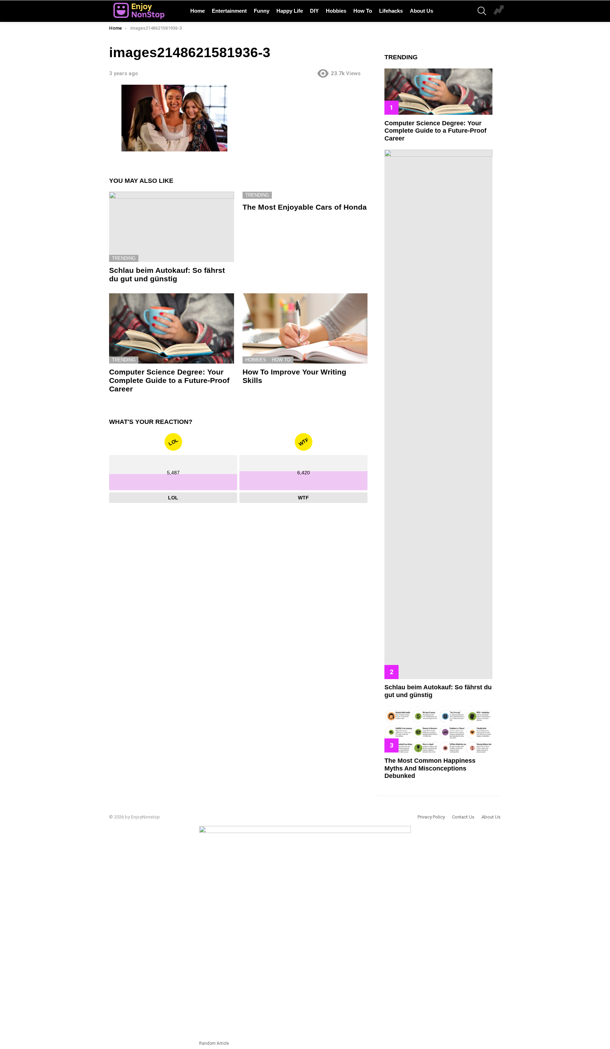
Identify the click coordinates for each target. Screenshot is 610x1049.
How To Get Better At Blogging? (498, 11)
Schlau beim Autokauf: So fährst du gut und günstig (167, 274)
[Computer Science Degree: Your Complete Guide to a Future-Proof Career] (171, 328)
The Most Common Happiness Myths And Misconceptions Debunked (430, 768)
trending (124, 258)
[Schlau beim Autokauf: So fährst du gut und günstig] (171, 227)
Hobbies (336, 11)
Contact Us (463, 817)
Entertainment (229, 11)
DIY (314, 11)
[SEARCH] (482, 11)
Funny (261, 11)
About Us (421, 11)
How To (362, 11)
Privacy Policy (431, 817)
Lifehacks (391, 11)
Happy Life (289, 11)
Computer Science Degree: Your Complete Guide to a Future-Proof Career (169, 380)
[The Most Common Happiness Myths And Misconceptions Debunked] (438, 729)
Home (197, 11)
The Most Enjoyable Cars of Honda (305, 207)
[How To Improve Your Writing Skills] (305, 328)
